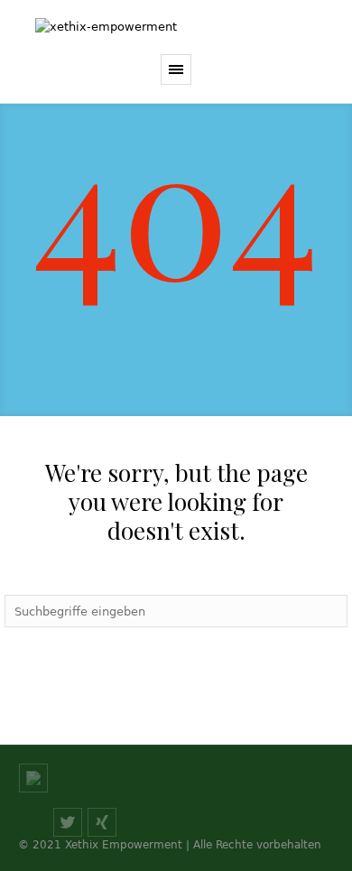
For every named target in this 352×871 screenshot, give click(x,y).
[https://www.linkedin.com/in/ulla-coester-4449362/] (33, 778)
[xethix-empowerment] (176, 27)
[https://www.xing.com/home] (102, 822)
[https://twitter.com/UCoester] (67, 822)
